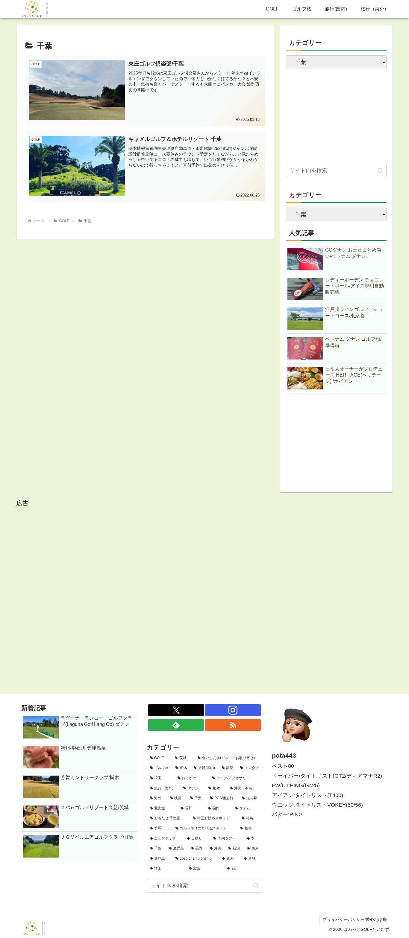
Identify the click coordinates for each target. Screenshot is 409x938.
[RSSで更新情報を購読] (233, 725)
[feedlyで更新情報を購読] (176, 725)
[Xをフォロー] (176, 710)
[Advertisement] (336, 114)
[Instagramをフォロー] (233, 710)
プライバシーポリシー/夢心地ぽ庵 (355, 919)
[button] (380, 170)
